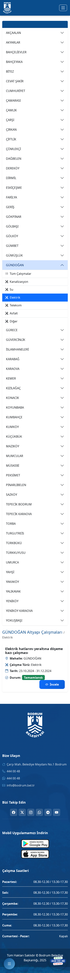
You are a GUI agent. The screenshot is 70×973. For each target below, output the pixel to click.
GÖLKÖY (12, 236)
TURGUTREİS (15, 533)
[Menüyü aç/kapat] (63, 8)
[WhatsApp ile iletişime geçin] (58, 961)
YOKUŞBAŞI (14, 620)
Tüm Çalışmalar (20, 274)
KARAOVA (12, 369)
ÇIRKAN (11, 130)
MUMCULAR (14, 456)
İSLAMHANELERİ (17, 349)
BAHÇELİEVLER (16, 52)
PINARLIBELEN (16, 485)
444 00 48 (13, 771)
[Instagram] (30, 812)
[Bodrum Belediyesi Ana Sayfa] (7, 7)
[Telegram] (48, 812)
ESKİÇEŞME (14, 188)
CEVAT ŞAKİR (15, 81)
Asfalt (14, 313)
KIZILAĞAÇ (13, 388)
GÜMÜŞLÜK (14, 255)
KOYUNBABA (15, 407)
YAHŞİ (10, 572)
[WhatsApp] (39, 812)
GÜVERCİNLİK (15, 340)
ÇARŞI (10, 120)
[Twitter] (22, 812)
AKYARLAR (13, 42)
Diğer (14, 321)
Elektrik (15, 297)
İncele (54, 684)
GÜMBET (12, 246)
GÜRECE (12, 330)
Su (11, 289)
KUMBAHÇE (14, 417)
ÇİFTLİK (11, 139)
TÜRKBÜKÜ (14, 543)
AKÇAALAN (13, 33)
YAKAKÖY (12, 582)
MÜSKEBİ (12, 466)
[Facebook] (13, 812)
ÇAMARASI (13, 100)
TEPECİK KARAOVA (19, 514)
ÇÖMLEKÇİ (13, 149)
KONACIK (12, 398)
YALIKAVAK (13, 591)
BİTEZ (10, 71)
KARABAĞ (12, 359)
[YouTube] (56, 812)
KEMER (11, 378)
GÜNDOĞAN (15, 265)
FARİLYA (11, 197)
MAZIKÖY (12, 446)
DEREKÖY (12, 168)
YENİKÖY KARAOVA (19, 611)
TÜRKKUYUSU (16, 553)
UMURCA (12, 562)
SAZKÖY (11, 495)
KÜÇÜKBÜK (14, 436)
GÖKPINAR (13, 217)
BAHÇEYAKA (14, 62)
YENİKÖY (12, 601)
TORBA (11, 524)
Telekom (16, 305)
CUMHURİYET (15, 91)
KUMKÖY (12, 427)
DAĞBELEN (13, 159)
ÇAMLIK (11, 110)
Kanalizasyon (19, 282)
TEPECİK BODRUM (19, 504)
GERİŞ (10, 207)
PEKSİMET (13, 475)
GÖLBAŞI (12, 226)
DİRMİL (11, 178)
